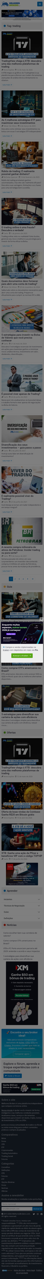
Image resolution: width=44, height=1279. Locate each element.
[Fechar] (41, 619)
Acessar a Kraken (20, 655)
